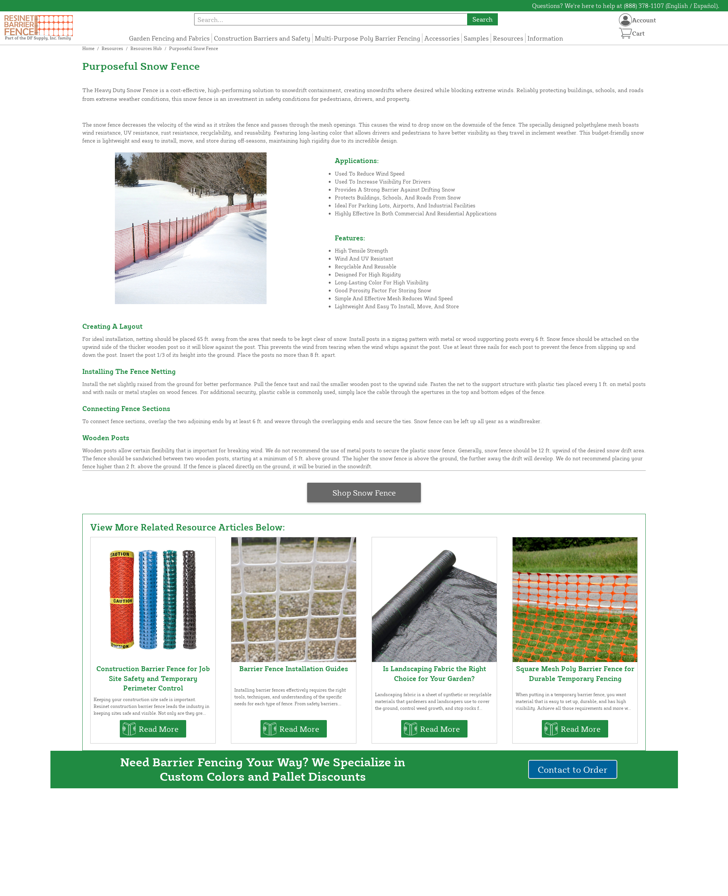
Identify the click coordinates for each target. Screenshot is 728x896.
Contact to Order (572, 769)
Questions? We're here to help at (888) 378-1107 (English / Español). (625, 5)
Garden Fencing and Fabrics (169, 38)
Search (482, 19)
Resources (508, 38)
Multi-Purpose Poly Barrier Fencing (367, 38)
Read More (159, 729)
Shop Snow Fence (364, 492)
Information (545, 38)
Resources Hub (146, 48)
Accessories (442, 38)
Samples (476, 38)
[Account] (625, 20)
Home (88, 48)
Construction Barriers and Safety (262, 38)
